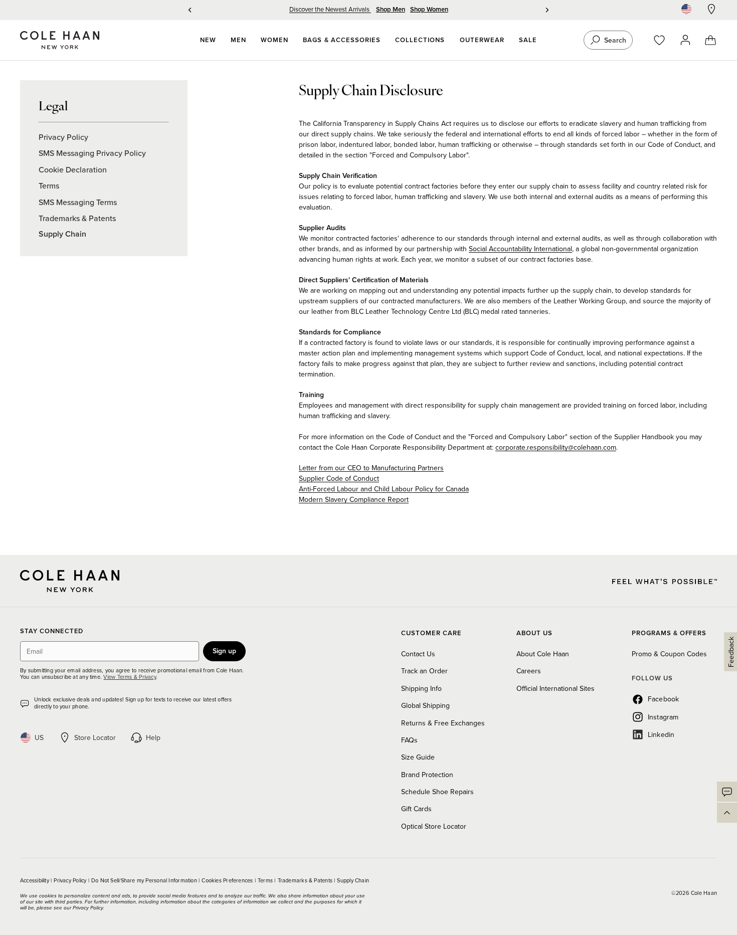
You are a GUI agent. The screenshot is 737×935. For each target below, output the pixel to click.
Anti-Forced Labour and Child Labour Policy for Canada (384, 489)
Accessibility (35, 880)
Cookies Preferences (228, 880)
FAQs (409, 740)
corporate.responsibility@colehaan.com (555, 447)
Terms (49, 185)
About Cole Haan (542, 654)
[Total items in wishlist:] (664, 40)
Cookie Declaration (73, 169)
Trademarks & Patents (77, 218)
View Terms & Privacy (129, 677)
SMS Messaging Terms (78, 202)
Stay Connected (51, 631)
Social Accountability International (520, 249)
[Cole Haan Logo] (69, 581)
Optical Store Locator (433, 826)
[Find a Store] (711, 9)
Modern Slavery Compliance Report (354, 499)
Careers (528, 671)
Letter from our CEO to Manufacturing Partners (371, 468)
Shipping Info (421, 688)
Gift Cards (416, 809)
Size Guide (418, 757)
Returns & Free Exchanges (443, 723)
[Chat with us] (727, 792)
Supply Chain (62, 234)
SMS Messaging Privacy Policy (92, 152)
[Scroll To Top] (727, 813)
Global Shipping (425, 705)
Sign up (224, 651)
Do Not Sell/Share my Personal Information (145, 880)
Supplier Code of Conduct (339, 478)
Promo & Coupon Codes (669, 654)
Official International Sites (555, 688)
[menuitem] (208, 40)
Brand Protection (427, 775)
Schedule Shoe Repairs (437, 792)
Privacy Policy (63, 136)
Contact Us (418, 654)
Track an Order (424, 671)
